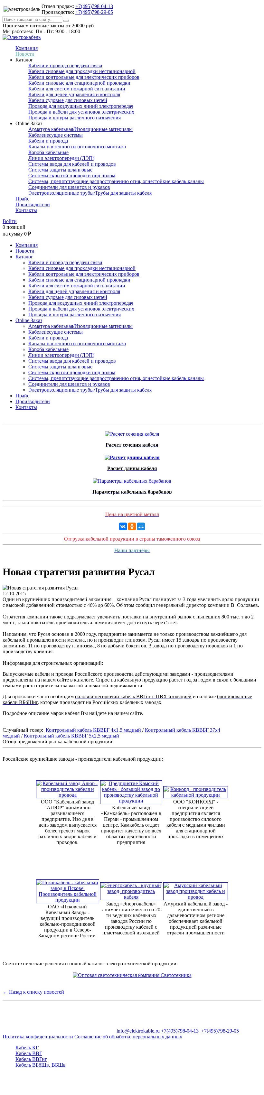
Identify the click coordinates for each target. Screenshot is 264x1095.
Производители (32, 204)
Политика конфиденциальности (38, 1036)
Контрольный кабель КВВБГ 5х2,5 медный (71, 735)
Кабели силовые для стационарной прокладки (79, 83)
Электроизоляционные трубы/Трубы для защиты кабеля (90, 193)
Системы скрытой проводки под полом (71, 175)
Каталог (24, 256)
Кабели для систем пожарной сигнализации (76, 88)
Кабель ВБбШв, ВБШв (40, 1065)
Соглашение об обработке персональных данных (128, 1036)
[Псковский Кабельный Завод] (67, 889)
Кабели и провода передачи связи (65, 65)
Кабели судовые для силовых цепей (67, 100)
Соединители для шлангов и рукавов (69, 187)
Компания (26, 48)
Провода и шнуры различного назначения (74, 117)
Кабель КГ (27, 1047)
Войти (10, 221)
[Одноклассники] (132, 526)
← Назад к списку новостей (33, 992)
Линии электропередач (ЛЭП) (61, 158)
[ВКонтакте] (123, 526)
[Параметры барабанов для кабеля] (132, 479)
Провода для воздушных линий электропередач (80, 106)
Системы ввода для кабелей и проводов (72, 164)
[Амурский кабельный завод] (195, 889)
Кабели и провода (48, 141)
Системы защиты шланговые (60, 169)
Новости (24, 54)
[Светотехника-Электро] (132, 975)
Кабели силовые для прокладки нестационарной (82, 71)
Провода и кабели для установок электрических (81, 112)
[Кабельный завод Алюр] (67, 787)
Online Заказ (28, 320)
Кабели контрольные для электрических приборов (83, 77)
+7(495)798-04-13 (94, 6)
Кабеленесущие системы (55, 135)
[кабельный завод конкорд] (195, 790)
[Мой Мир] (141, 526)
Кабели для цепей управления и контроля (74, 94)
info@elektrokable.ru (138, 1031)
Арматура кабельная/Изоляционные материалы (80, 129)
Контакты (26, 210)
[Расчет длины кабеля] (132, 456)
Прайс (22, 198)
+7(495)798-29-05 (94, 12)
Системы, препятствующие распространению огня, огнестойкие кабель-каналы (116, 181)
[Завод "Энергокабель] (131, 889)
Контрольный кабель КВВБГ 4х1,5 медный (93, 730)
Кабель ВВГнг (31, 1059)
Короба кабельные (48, 152)
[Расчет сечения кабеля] (132, 432)
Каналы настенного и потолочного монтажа (77, 146)
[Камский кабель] (131, 790)
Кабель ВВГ (28, 1053)
